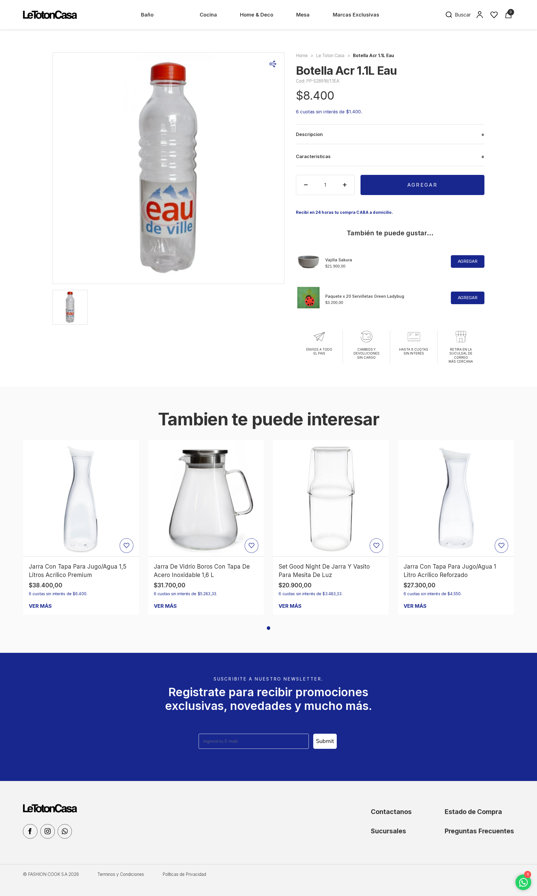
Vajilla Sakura (338, 259)
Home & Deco (256, 15)
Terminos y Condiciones (120, 874)
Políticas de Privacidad (184, 874)
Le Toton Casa (330, 55)
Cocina (208, 15)
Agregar (422, 185)
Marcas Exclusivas (356, 15)
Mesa (303, 15)
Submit (325, 741)
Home (302, 55)
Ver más (40, 606)
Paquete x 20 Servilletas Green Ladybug (364, 296)
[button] (268, 628)
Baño (147, 15)
